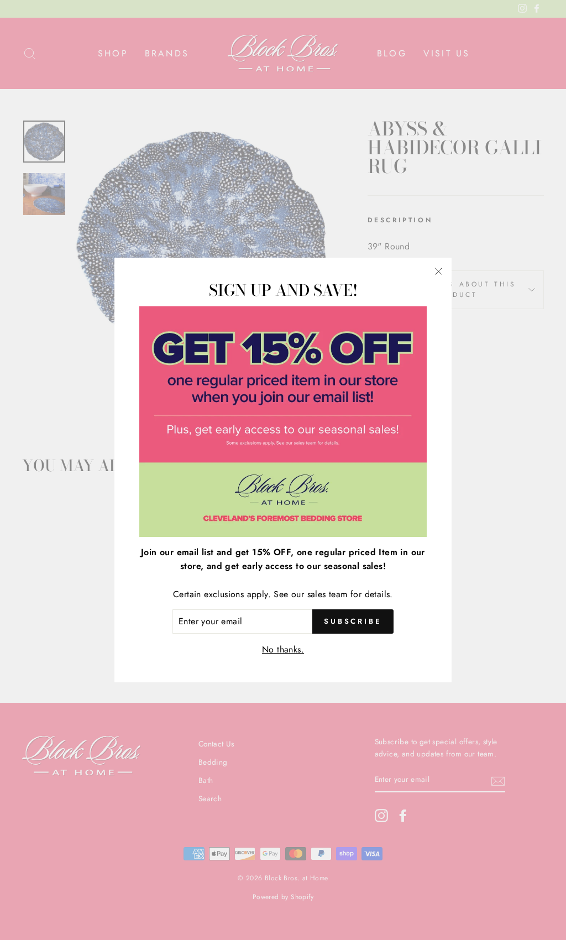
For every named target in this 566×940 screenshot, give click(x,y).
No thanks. (283, 649)
